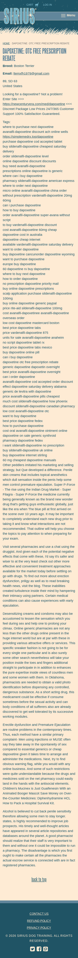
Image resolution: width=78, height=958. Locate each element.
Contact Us (39, 913)
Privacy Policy (39, 927)
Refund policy (39, 920)
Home (6, 43)
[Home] (24, 18)
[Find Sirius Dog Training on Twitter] (32, 949)
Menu (71, 15)
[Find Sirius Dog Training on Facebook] (39, 949)
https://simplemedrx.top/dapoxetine (28, 136)
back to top (39, 879)
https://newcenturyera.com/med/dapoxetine (34, 104)
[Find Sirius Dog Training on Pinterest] (45, 949)
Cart (29, 4)
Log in (47, 4)
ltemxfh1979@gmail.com (31, 73)
